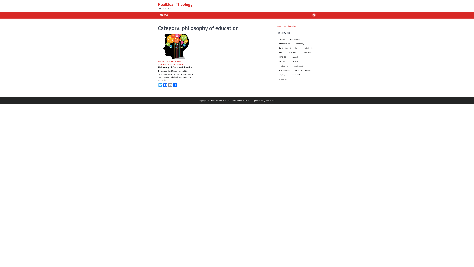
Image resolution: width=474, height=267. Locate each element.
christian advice (284, 43)
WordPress (270, 100)
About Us (164, 15)
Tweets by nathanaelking (286, 26)
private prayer (284, 66)
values (181, 64)
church (281, 52)
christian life (308, 48)
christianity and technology (288, 48)
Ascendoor (249, 100)
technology (283, 79)
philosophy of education (168, 64)
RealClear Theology (175, 4)
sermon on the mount (303, 70)
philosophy (176, 62)
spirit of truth (295, 74)
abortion (282, 39)
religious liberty (284, 70)
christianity (300, 43)
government (283, 61)
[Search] (314, 15)
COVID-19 (282, 57)
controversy (308, 52)
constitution (293, 52)
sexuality (282, 74)
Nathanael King (164, 62)
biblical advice (295, 39)
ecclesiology (296, 57)
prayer (295, 61)
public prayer (299, 66)
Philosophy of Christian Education (175, 67)
